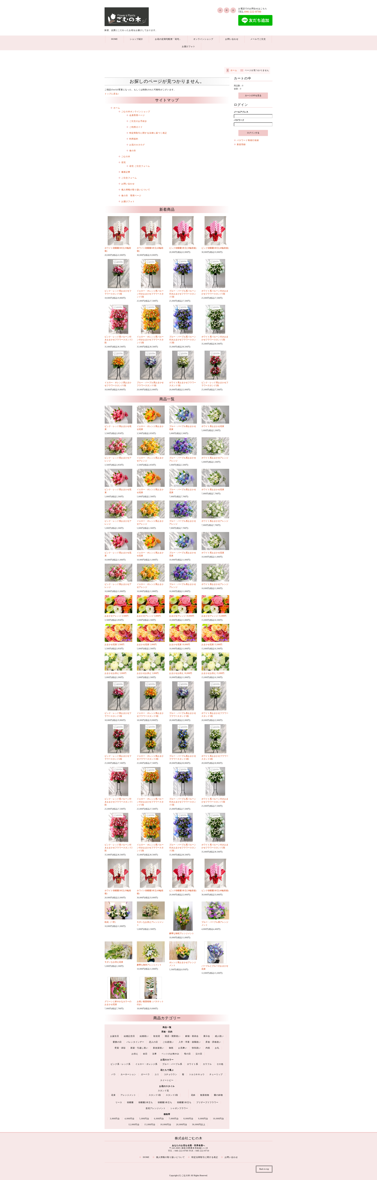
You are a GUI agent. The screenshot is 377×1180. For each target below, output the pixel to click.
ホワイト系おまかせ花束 (212, 426)
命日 (145, 1054)
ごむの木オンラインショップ (135, 112)
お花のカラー (167, 1060)
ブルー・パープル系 (172, 1064)
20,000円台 (181, 1124)
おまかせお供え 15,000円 (212, 673)
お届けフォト (188, 46)
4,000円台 (129, 1119)
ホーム (233, 70)
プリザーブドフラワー (207, 1102)
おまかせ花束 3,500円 (114, 644)
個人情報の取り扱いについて (135, 190)
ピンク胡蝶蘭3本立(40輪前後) (215, 248)
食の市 (132, 151)
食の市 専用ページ (131, 195)
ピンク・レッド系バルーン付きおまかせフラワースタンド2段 (118, 340)
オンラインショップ (203, 39)
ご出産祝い (168, 1042)
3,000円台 (115, 1119)
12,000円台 (133, 1124)
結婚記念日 (129, 1036)
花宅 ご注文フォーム (139, 166)
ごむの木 (125, 156)
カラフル (207, 1064)
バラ (113, 1074)
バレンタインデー (135, 1042)
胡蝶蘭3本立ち (165, 1102)
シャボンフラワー (179, 1108)
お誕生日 (114, 1036)
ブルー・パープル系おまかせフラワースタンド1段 (150, 384)
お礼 (217, 1048)
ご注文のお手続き (138, 121)
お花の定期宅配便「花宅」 (168, 39)
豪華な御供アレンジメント (149, 965)
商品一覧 (167, 1027)
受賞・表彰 (120, 1048)
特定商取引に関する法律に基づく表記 (148, 133)
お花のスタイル (167, 1086)
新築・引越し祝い (139, 1048)
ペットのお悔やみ (170, 1054)
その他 (220, 1064)
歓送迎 (156, 1036)
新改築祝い (158, 1048)
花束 (113, 1095)
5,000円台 (144, 1119)
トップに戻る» (112, 94)
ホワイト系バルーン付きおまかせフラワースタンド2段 (214, 338)
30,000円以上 (198, 1124)
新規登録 (241, 144)
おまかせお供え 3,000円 (115, 673)
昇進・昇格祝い (213, 1042)
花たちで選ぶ (167, 1070)
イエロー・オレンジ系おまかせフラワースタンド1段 (118, 384)
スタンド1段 (155, 1095)
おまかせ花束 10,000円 (179, 644)
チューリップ (216, 1074)
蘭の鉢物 (218, 1095)
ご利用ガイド (136, 127)
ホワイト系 (192, 1064)
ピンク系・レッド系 (120, 1064)
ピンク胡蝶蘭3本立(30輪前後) (182, 248)
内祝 (208, 1048)
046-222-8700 (252, 11)
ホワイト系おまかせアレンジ (214, 458)
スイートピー (166, 1080)
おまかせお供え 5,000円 (148, 673)
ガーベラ (145, 1074)
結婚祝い (144, 1036)
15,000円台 (149, 1124)
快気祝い (196, 1048)
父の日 (199, 1054)
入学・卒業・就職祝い (190, 1042)
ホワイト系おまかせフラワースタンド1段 (182, 384)
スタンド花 (163, 1091)
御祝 (171, 1048)
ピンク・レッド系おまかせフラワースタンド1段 (118, 292)
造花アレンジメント (156, 1108)
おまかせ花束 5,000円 (147, 644)
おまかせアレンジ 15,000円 (213, 616)
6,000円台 (159, 1119)
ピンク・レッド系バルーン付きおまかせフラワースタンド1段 (118, 802)
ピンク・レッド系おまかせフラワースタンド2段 (214, 384)
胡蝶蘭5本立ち (184, 1102)
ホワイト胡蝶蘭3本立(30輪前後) (118, 249)
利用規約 (133, 139)
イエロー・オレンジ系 (146, 1064)
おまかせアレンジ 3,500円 (116, 616)
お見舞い (182, 1048)
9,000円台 (203, 1119)
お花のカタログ (137, 145)
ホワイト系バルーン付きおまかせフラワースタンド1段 (214, 292)
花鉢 (193, 1095)
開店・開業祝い (172, 1036)
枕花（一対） (111, 922)
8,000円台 (188, 1119)
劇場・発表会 (192, 1036)
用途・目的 (166, 1032)
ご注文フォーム (129, 178)
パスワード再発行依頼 (248, 140)
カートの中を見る (253, 95)
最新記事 (125, 172)
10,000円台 (218, 1119)
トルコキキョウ (197, 1074)
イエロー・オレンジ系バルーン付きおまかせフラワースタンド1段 (150, 294)
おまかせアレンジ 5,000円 (149, 616)
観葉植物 (204, 1095)
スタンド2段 (172, 1095)
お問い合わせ (231, 39)
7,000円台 (174, 1119)
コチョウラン (170, 1074)
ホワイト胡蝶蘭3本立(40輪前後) (150, 249)
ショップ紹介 (136, 39)
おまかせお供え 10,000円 (180, 673)
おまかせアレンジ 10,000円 (181, 616)
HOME (114, 39)
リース (118, 1102)
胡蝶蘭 (130, 1102)
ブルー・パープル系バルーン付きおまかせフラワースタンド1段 (182, 294)
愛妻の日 (117, 1042)
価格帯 (167, 1114)
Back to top (264, 1169)
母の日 (187, 1054)
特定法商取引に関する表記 (204, 1157)
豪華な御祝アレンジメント (181, 933)
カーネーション (128, 1074)
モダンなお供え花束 (114, 962)
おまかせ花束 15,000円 (211, 644)
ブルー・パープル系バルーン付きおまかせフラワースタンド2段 (182, 340)
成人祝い (219, 1036)
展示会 (206, 1036)
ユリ (157, 1074)
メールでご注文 (258, 39)
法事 (154, 1054)
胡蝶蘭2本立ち (145, 1102)
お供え (135, 1054)
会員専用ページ (137, 115)
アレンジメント (128, 1095)
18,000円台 (165, 1124)
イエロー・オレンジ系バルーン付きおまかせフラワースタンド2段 (150, 340)
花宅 (123, 162)
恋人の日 (153, 1042)
